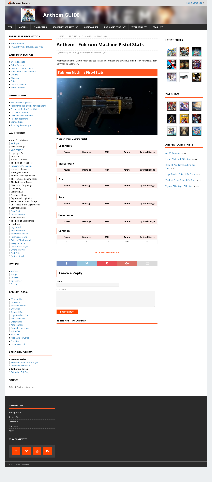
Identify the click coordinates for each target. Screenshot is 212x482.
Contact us (13, 421)
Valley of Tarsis (18, 243)
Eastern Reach (17, 256)
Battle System (17, 65)
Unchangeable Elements (22, 115)
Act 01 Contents (172, 153)
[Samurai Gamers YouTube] (37, 451)
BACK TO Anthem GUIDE (107, 252)
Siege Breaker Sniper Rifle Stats (180, 174)
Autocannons (17, 324)
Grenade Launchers (20, 328)
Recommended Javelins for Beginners (28, 105)
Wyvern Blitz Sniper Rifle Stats (179, 186)
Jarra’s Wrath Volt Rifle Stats (178, 159)
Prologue (15, 143)
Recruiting (13, 426)
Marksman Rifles (19, 318)
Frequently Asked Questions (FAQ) (27, 46)
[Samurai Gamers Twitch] (47, 451)
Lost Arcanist (17, 149)
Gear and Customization (22, 68)
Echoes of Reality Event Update (25, 109)
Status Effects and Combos (23, 71)
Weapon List (16, 299)
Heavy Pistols (17, 302)
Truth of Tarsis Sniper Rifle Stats (180, 180)
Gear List (158, 27)
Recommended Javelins (65, 27)
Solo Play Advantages (21, 125)
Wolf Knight (85, 52)
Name (59, 281)
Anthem (97, 52)
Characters (40, 27)
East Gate (15, 253)
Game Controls (18, 87)
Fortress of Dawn (19, 237)
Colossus (15, 277)
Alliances (15, 78)
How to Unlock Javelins (21, 102)
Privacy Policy (15, 412)
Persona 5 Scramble (20, 365)
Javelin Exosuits (18, 61)
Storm (14, 284)
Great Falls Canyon (20, 246)
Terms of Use (15, 417)
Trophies (15, 341)
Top (10, 27)
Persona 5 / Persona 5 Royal (24, 362)
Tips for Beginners (19, 118)
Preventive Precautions (21, 166)
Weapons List (139, 27)
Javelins (23, 27)
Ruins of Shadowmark (21, 240)
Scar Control (16, 211)
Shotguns (15, 308)
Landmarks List (18, 344)
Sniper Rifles (16, 321)
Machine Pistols (18, 305)
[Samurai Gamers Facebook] (16, 451)
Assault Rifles (17, 312)
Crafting (14, 74)
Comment (61, 289)
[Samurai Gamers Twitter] (26, 451)
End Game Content (115, 27)
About (11, 430)
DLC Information (18, 84)
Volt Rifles (15, 331)
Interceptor (16, 280)
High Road (16, 227)
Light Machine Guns (20, 315)
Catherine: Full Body (20, 372)
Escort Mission (18, 214)
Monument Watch (19, 233)
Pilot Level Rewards (20, 337)
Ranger (14, 274)
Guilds (13, 81)
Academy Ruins (18, 230)
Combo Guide (91, 27)
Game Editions (17, 43)
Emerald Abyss (18, 249)
